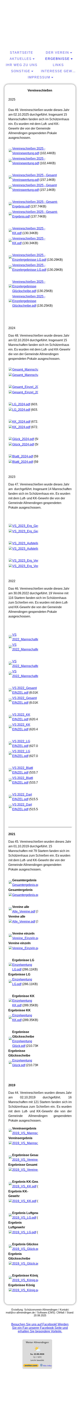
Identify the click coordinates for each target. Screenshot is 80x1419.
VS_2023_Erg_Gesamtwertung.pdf (36, 525)
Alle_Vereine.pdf (23, 911)
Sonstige (20, 71)
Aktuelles (21, 58)
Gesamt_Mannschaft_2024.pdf (33, 369)
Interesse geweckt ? (59, 71)
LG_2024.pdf (21, 404)
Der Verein (57, 52)
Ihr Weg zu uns (21, 65)
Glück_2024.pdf (23, 439)
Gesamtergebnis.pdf (26, 884)
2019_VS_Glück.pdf (26, 1249)
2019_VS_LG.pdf (24, 1217)
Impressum (39, 77)
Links (58, 65)
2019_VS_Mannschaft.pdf (30, 1133)
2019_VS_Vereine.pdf (27, 1159)
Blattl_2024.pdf (22, 456)
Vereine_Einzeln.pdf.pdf (28, 938)
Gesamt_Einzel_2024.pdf (29, 387)
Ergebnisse (57, 58)
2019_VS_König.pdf (26, 1280)
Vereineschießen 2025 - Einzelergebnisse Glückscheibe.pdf (28, 286)
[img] (40, 16)
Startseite (21, 52)
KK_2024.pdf (21, 421)
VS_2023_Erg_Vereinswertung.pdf (36, 560)
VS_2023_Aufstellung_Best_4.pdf (35, 543)
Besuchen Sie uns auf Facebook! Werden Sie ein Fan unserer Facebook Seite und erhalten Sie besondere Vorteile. (40, 1328)
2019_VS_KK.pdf (24, 1186)
